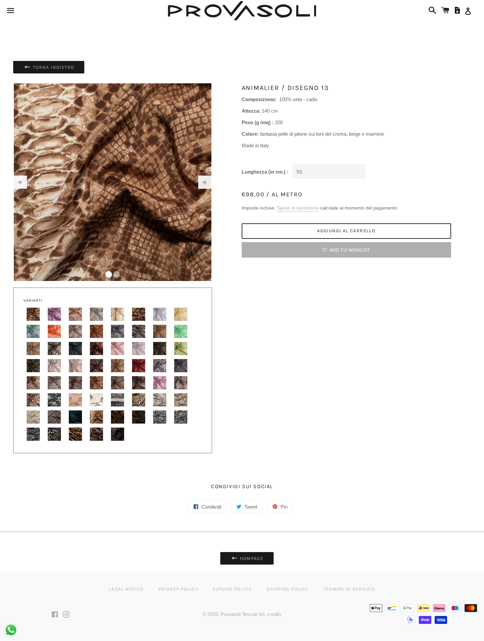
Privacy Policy (178, 589)
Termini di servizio (349, 589)
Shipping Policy (287, 589)
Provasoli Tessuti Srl (242, 614)
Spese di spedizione (298, 207)
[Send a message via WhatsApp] (11, 630)
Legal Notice (126, 589)
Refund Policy (232, 589)
